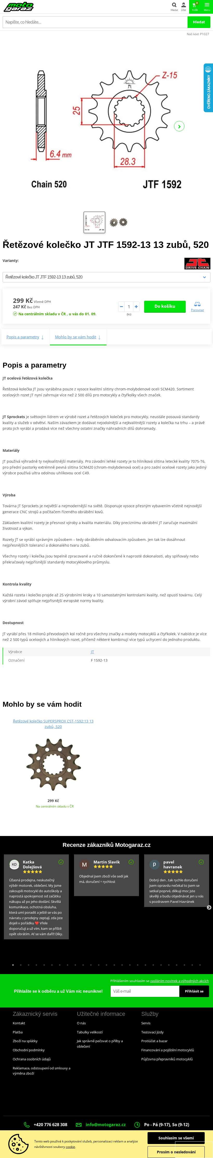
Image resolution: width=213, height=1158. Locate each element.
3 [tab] (27, 963)
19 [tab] (152, 963)
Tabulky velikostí (90, 1032)
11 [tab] (89, 963)
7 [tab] (58, 963)
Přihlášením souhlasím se (159, 980)
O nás (81, 1023)
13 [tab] (105, 963)
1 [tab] (11, 963)
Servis (145, 1023)
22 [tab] (175, 963)
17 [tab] (136, 963)
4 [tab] (35, 963)
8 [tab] (66, 963)
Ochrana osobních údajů (32, 1059)
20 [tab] (159, 963)
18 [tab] (144, 963)
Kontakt (19, 1023)
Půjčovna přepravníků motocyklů (167, 1059)
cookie (70, 1147)
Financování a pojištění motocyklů (167, 1050)
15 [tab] (120, 963)
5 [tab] (43, 963)
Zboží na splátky (25, 1041)
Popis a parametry (22, 336)
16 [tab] (128, 963)
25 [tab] (198, 963)
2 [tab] (19, 963)
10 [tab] (82, 963)
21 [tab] (167, 963)
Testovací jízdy (152, 1032)
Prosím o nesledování (176, 1151)
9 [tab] (74, 963)
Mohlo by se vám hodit (75, 336)
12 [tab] (97, 963)
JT (92, 651)
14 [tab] (113, 963)
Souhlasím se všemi (176, 1137)
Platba (18, 1032)
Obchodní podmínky (29, 1050)
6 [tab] (50, 963)
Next (179, 126)
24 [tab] (191, 963)
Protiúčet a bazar (154, 1041)
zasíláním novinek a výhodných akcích (179, 980)
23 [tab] (183, 963)
